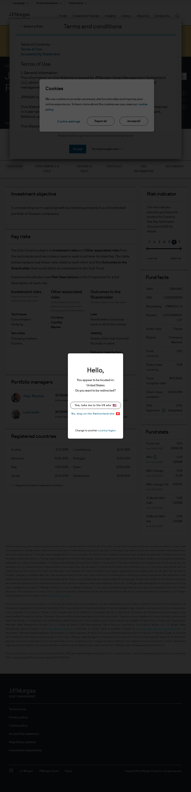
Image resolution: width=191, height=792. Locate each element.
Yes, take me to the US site (93, 405)
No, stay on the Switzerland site (93, 413)
